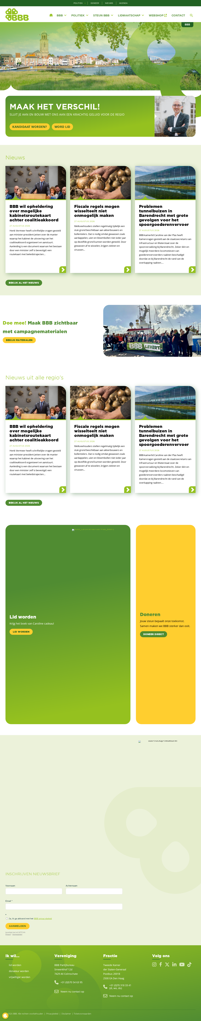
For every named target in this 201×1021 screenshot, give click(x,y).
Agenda (123, 3)
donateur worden (19, 971)
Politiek (78, 3)
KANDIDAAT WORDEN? (29, 127)
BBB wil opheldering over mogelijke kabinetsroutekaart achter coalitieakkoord (34, 213)
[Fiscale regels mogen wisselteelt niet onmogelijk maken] (100, 182)
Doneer (95, 3)
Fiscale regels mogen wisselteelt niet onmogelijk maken (96, 211)
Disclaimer (66, 1013)
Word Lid (62, 127)
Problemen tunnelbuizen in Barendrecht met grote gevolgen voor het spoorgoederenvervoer (164, 215)
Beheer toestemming (5, 1016)
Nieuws (109, 3)
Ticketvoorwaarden (82, 1013)
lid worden (15, 965)
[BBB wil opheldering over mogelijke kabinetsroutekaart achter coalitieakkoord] (35, 182)
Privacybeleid (52, 1013)
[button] (85, 3)
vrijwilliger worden (19, 977)
